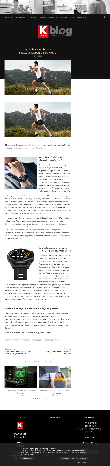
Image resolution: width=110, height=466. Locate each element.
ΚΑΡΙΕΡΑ (20, 443)
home (8, 340)
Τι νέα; (72, 17)
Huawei (15, 340)
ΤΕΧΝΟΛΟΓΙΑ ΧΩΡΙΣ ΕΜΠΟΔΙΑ (89, 429)
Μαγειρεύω (32, 17)
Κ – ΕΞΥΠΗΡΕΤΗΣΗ (90, 423)
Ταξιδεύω (42, 17)
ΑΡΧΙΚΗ (7, 17)
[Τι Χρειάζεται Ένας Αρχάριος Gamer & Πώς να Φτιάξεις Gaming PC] (21, 377)
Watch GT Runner (30, 145)
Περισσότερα (81, 462)
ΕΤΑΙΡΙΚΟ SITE (20, 434)
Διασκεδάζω (20, 17)
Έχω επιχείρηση (82, 17)
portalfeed (26, 340)
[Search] (104, 17)
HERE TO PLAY (90, 426)
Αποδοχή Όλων (28, 458)
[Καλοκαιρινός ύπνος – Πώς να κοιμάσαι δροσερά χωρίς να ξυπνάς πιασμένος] (55, 377)
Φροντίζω (63, 17)
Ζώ (12, 17)
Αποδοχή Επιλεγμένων (79, 458)
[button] (7, 383)
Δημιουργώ (53, 17)
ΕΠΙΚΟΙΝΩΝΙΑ (90, 432)
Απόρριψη (65, 458)
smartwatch (37, 340)
